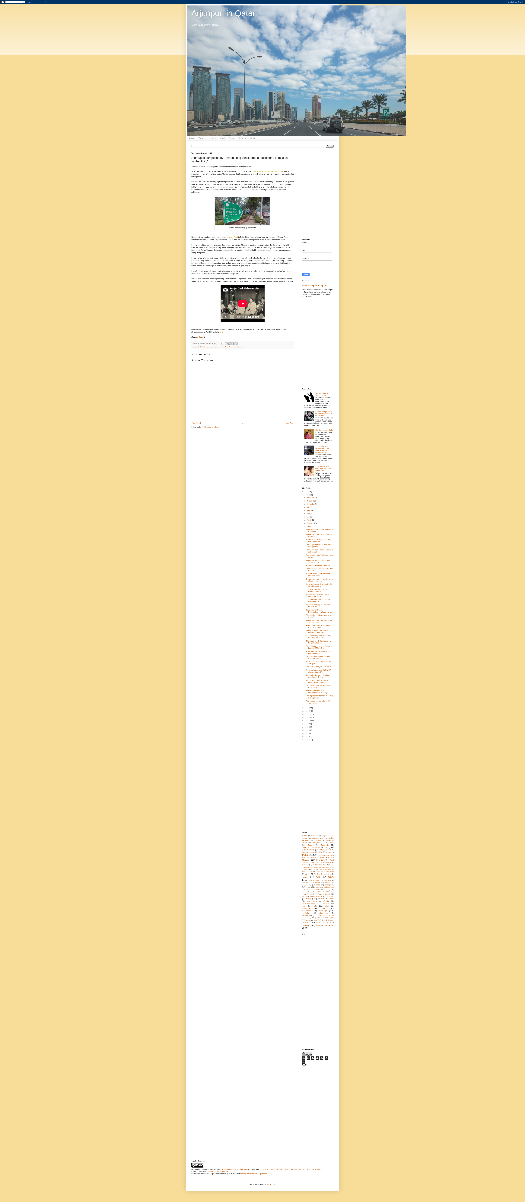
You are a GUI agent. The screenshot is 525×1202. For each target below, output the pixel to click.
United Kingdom (314, 880)
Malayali (313, 857)
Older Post (289, 423)
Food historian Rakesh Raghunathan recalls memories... (319, 611)
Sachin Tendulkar (325, 869)
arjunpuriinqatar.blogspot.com (217, 1172)
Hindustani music (203, 347)
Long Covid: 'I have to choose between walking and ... (317, 681)
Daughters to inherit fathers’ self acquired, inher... (318, 575)
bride (318, 885)
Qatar (231, 138)
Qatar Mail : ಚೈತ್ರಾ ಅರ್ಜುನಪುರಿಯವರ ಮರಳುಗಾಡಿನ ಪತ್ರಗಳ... (318, 671)
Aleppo (324, 836)
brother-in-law (318, 887)
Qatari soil (305, 865)
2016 (307, 724)
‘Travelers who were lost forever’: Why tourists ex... (318, 601)
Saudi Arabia (307, 872)
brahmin (327, 882)
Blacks (304, 843)
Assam (318, 840)
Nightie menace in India (324, 430)
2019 (307, 714)
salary (331, 920)
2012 (307, 737)
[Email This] (226, 343)
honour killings (312, 901)
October (310, 501)
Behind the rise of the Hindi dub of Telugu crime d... (318, 561)
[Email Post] (222, 343)
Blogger (272, 1184)
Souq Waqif (330, 871)
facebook (330, 896)
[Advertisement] (318, 193)
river (323, 920)
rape (315, 920)
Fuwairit (328, 852)
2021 (307, 708)
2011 (307, 740)
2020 (307, 711)
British (331, 843)
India (211, 347)
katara (304, 906)
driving (313, 894)
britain (308, 887)
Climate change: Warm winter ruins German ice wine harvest (324, 414)
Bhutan (328, 840)
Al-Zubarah (315, 836)
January (310, 526)
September (311, 504)
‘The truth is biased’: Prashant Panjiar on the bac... (317, 590)
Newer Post (196, 423)
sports (318, 922)
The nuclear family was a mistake (318, 667)
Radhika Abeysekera (319, 865)
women (329, 925)
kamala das (324, 903)
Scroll (201, 337)
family (308, 899)
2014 (307, 730)
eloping (304, 896)
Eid (330, 850)
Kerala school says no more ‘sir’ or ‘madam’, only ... (319, 621)
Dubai (321, 850)
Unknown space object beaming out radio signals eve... (319, 541)
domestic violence (323, 892)
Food (222, 138)
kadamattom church (309, 903)
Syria (307, 874)
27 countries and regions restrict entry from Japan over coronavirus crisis (322, 449)
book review (315, 883)
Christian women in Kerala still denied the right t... (317, 595)
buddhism (330, 887)
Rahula (331, 865)
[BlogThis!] (229, 343)
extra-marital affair (316, 896)
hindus (331, 899)
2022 (307, 495)
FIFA (320, 852)
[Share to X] (231, 343)
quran (308, 920)
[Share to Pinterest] (237, 343)
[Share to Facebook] (234, 343)
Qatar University (325, 862)
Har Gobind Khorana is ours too (318, 565)
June (309, 510)
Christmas (306, 848)
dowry (304, 894)
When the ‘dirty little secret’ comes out (322, 394)
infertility (326, 901)
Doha (326, 847)
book (303, 882)
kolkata (326, 906)
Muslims (305, 860)
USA (331, 876)
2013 (307, 733)
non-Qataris (319, 916)
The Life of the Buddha (322, 874)
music (216, 347)
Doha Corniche (308, 850)
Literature (212, 138)
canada (308, 890)
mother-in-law (323, 913)
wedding (305, 925)
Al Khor (304, 836)
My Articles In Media (246, 138)
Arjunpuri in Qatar (223, 13)
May (308, 514)
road (234, 347)
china (325, 889)
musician (221, 347)
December (311, 498)
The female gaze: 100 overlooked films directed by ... (318, 686)
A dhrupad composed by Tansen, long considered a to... (318, 637)
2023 (307, 492)
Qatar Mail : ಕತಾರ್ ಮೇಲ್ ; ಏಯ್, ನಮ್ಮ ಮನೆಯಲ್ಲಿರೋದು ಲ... (319, 585)
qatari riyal (329, 918)
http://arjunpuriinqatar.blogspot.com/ (234, 1169)
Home (191, 138)
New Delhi (228, 347)
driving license (324, 894)
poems (317, 918)
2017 (307, 721)
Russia (312, 869)
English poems (308, 852)
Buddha (311, 845)
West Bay (327, 880)
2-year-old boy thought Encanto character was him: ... (318, 657)
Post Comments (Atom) (210, 427)
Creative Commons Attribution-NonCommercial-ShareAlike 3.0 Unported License (292, 1169)
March (309, 520)
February (310, 523)
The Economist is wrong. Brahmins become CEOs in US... (319, 647)
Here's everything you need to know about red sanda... (319, 580)
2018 (307, 717)
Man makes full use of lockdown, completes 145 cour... (318, 676)
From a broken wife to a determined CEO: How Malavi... (319, 626)
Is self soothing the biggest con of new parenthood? (318, 652)
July (308, 507)
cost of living (307, 892)
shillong (308, 922)
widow (318, 925)
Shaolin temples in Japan (314, 285)
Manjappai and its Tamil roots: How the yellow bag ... (319, 642)
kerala (314, 906)
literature (306, 908)
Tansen (239, 347)
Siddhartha (319, 871)
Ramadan (307, 867)
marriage (323, 911)
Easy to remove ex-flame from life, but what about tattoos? (324, 469)
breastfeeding (306, 885)
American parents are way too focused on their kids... (317, 631)
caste (318, 889)
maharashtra (307, 911)
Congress (316, 847)
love (323, 908)
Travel (201, 138)
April (308, 517)
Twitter (318, 877)
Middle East (324, 858)
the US (328, 922)
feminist (321, 899)
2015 (307, 727)
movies (305, 915)
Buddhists (325, 845)
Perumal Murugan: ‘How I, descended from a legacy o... (318, 692)
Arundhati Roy (317, 838)
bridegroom (329, 885)
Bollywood (317, 843)
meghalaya (306, 913)
